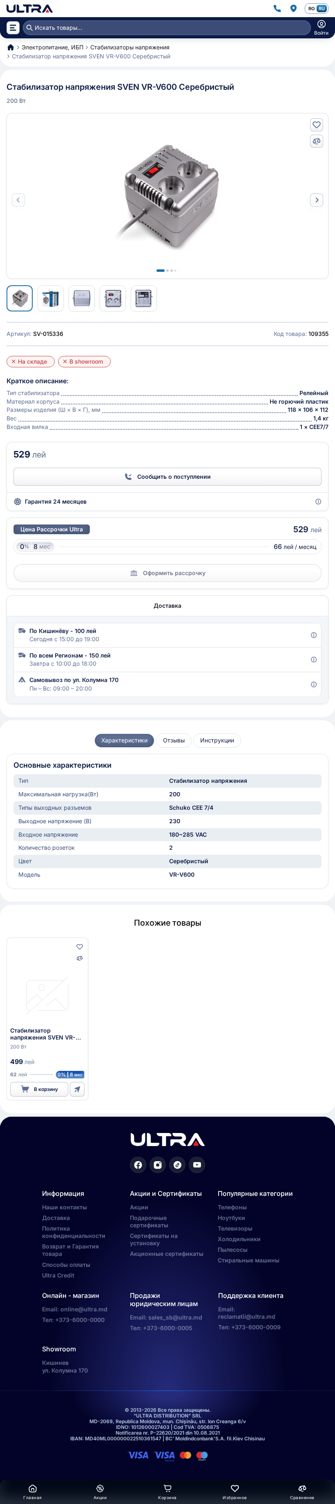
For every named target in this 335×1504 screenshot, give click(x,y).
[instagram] (158, 1165)
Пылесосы (233, 1249)
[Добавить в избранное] (316, 124)
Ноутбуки (231, 1217)
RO (311, 8)
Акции (139, 1207)
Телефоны (232, 1207)
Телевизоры (235, 1228)
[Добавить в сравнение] (316, 141)
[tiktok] (177, 1165)
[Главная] (30, 8)
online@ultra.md (83, 1309)
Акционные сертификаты (166, 1253)
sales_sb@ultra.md (175, 1317)
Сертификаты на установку (154, 1239)
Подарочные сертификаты (149, 1221)
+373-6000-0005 (167, 1327)
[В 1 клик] (77, 1089)
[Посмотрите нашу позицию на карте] (293, 8)
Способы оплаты (66, 1264)
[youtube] (197, 1165)
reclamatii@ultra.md (246, 1316)
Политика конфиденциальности (73, 1232)
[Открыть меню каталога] (13, 27)
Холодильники (239, 1238)
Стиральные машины (248, 1260)
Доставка (56, 1217)
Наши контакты (64, 1207)
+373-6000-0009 (256, 1327)
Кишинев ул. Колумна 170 (65, 1366)
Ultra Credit (58, 1275)
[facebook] (138, 1165)
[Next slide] (316, 200)
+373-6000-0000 (80, 1319)
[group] (124, 740)
